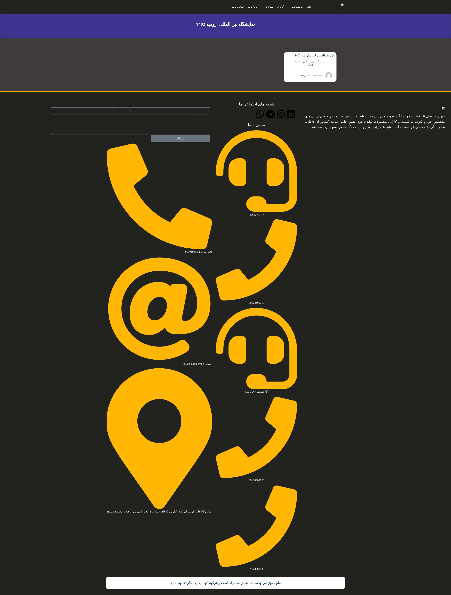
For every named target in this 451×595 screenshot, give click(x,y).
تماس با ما (237, 6)
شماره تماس (123, 105)
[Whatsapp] (260, 114)
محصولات (297, 6)
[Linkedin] (291, 114)
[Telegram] (270, 114)
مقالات (269, 6)
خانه (309, 6)
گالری (280, 6)
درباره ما (252, 6)
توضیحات (205, 116)
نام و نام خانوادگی (199, 105)
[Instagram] (280, 114)
